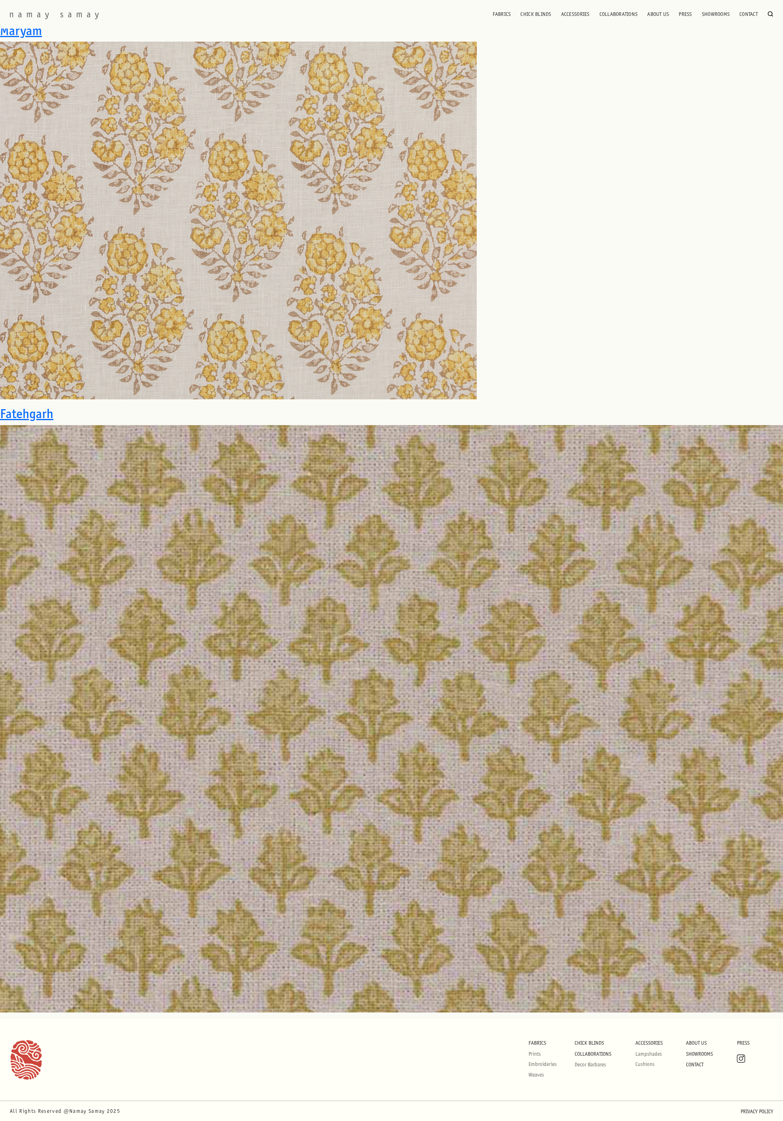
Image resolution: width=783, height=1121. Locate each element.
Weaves (536, 1075)
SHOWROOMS (716, 14)
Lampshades (648, 1054)
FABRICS (502, 14)
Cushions (645, 1064)
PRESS (685, 14)
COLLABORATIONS (618, 14)
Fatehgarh (26, 413)
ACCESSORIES (575, 14)
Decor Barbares (590, 1064)
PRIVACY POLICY (757, 1111)
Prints (535, 1054)
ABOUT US (658, 14)
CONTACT (748, 14)
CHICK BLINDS (535, 14)
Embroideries (543, 1064)
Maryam (21, 30)
